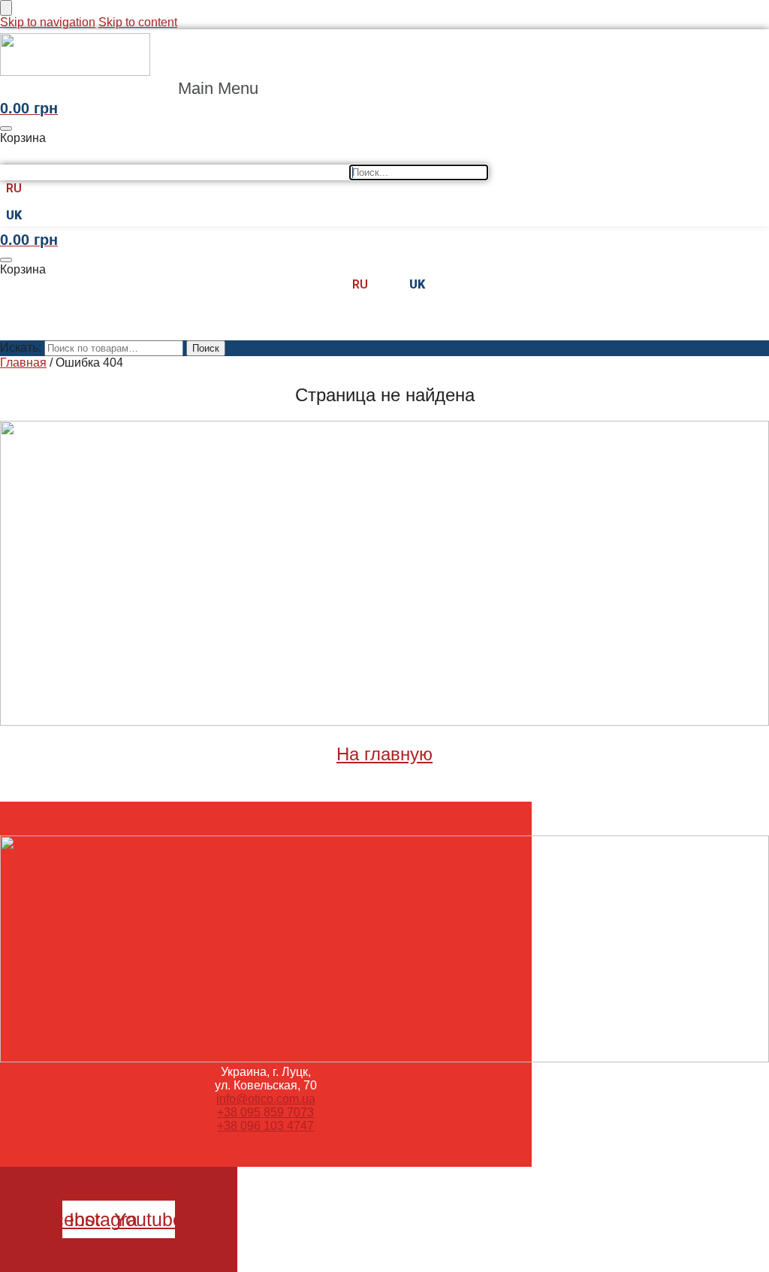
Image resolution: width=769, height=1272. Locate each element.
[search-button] (12, 154)
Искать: (20, 347)
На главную (384, 754)
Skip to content (137, 22)
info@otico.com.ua (265, 1098)
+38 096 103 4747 (265, 1125)
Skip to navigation (47, 22)
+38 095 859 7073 (265, 1112)
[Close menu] (6, 8)
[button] (227, 88)
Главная (23, 362)
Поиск (205, 348)
